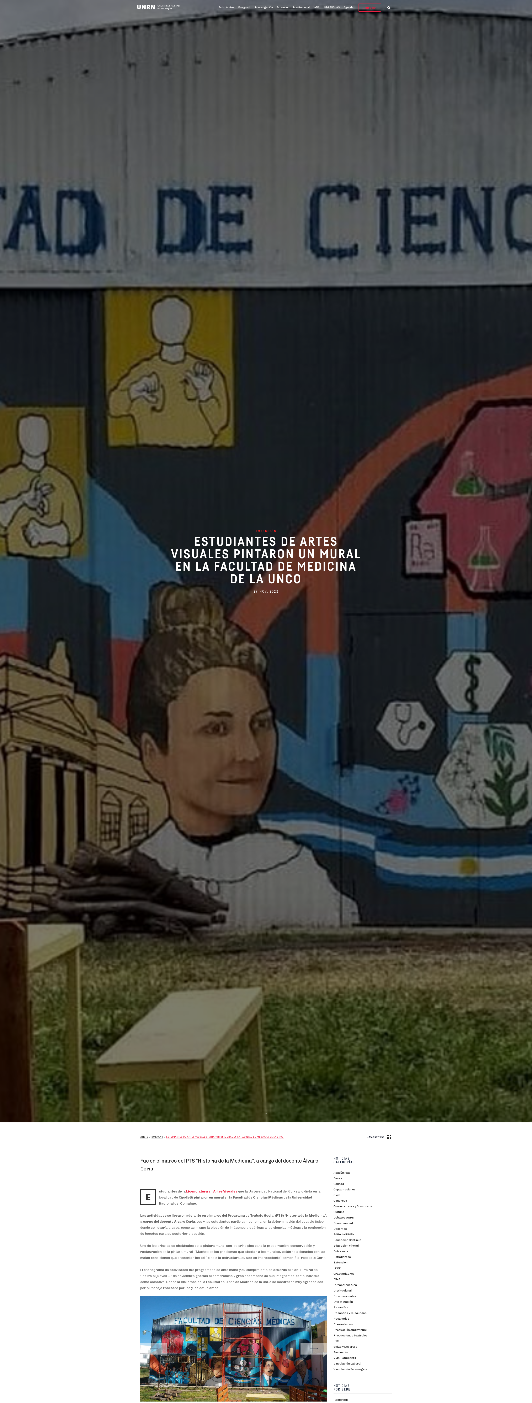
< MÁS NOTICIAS (375, 1137)
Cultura (339, 1212)
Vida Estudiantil (345, 1358)
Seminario (341, 1352)
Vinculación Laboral (347, 1363)
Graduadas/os (344, 1273)
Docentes (340, 1229)
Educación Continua (348, 1240)
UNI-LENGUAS (331, 7)
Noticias (157, 1137)
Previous (153, 1349)
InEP (316, 7)
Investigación (264, 7)
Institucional (301, 7)
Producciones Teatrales (350, 1335)
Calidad (339, 1184)
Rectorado (341, 1400)
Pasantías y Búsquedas (350, 1313)
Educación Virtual (346, 1245)
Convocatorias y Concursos (353, 1206)
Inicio (144, 1137)
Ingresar (369, 7)
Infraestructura (345, 1285)
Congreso (340, 1200)
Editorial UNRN (344, 1234)
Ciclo (337, 1195)
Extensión (283, 7)
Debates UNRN (344, 1217)
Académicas (342, 1172)
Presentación (343, 1324)
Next (314, 1349)
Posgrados (341, 1318)
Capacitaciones (345, 1189)
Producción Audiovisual (350, 1330)
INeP (337, 1279)
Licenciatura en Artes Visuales (211, 1191)
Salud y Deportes (345, 1347)
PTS (336, 1341)
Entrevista (341, 1251)
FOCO (337, 1268)
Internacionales (345, 1296)
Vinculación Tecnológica (350, 1369)
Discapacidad (343, 1223)
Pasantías (341, 1307)
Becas (338, 1178)
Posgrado (244, 7)
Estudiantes (227, 7)
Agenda (348, 7)
